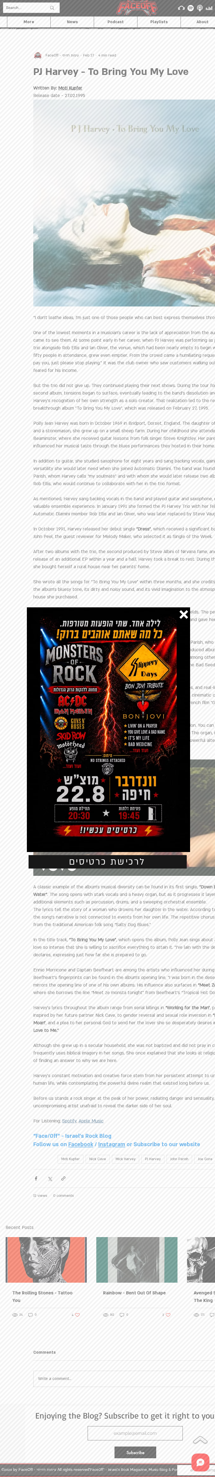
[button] (183, 614)
